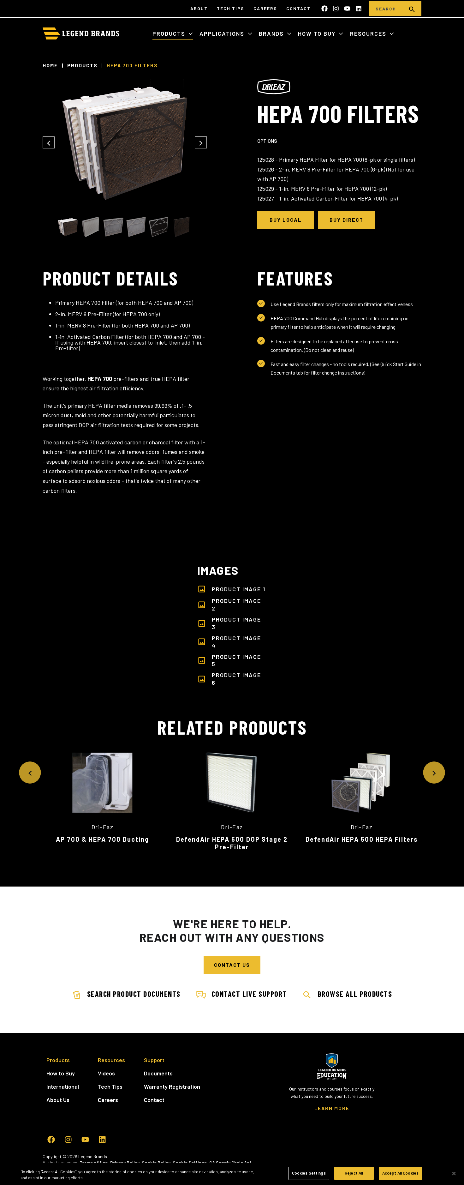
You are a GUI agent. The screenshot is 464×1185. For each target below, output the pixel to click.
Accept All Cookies (400, 1173)
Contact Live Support (249, 993)
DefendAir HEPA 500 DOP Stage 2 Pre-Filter (232, 843)
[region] (232, 1174)
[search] (411, 8)
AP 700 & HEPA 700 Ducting (102, 839)
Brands (272, 33)
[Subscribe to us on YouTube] (347, 8)
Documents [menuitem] (158, 1073)
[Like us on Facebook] (324, 8)
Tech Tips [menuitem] (230, 8)
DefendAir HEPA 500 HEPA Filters (362, 839)
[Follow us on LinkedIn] (358, 8)
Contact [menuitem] (298, 8)
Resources (369, 33)
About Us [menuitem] (57, 1099)
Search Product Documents (134, 993)
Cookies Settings (309, 1173)
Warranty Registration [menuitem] (172, 1086)
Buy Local (286, 220)
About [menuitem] (199, 8)
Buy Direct (346, 220)
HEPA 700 (99, 378)
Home (50, 65)
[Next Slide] (201, 142)
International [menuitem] (62, 1086)
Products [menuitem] (58, 1059)
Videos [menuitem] (106, 1073)
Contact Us (232, 965)
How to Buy (317, 33)
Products (169, 33)
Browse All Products (355, 993)
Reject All (354, 1173)
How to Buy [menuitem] (60, 1073)
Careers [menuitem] (265, 8)
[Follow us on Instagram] (336, 8)
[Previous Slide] (49, 142)
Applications (222, 33)
